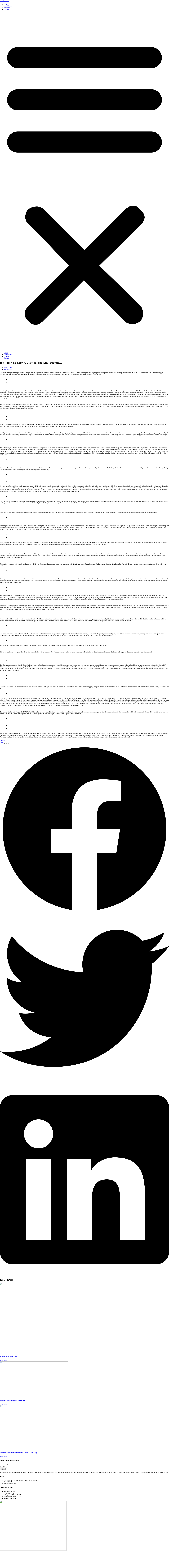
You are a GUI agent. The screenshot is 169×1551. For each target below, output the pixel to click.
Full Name (3, 1465)
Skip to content (4, 1)
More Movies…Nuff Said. (8, 1357)
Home (6, 4)
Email (2, 1467)
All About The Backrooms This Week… (13, 1400)
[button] (84, 181)
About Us (7, 8)
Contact (6, 9)
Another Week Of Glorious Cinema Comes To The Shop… (19, 1452)
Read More (3, 1360)
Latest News (8, 6)
